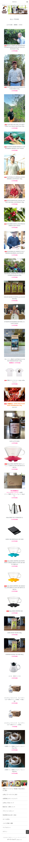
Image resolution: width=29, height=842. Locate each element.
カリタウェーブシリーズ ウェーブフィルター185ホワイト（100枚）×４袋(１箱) (14, 699)
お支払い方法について (8, 802)
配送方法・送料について (9, 806)
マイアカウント (7, 827)
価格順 (15, 24)
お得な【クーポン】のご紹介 (10, 794)
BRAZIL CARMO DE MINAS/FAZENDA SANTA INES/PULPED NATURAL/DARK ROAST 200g (14, 47)
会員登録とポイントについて (10, 798)
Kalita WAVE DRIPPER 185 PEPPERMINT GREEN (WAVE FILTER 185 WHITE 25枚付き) (14, 562)
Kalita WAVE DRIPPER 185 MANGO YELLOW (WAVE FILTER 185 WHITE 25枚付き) (14, 587)
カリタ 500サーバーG (14, 676)
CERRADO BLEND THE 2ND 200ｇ (14, 654)
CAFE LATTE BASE (14, 441)
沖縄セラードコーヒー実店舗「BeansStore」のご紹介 (14, 789)
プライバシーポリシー (8, 811)
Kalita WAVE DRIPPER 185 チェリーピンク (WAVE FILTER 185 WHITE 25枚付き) (14, 465)
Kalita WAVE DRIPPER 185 (16, 611)
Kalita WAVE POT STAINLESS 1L (14, 517)
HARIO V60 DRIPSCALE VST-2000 (14, 539)
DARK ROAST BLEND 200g (14, 632)
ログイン (5, 831)
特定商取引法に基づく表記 (9, 815)
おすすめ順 (9, 24)
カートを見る (6, 819)
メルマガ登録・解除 (8, 823)
